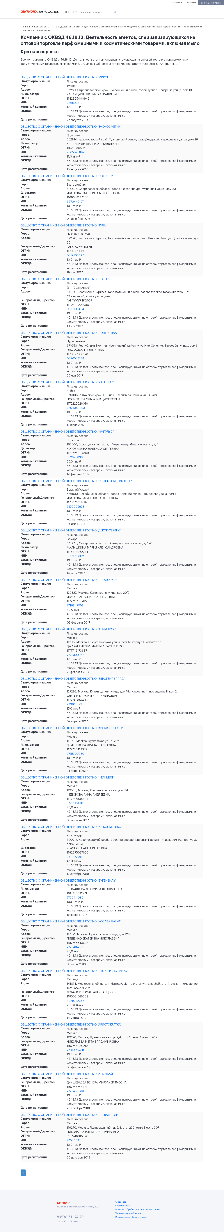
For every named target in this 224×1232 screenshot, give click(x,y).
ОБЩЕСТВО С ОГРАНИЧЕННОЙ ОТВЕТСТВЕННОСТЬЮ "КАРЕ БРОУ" (68, 382)
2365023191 (75, 102)
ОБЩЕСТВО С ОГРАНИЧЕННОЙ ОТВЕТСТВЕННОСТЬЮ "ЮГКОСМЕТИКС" (71, 826)
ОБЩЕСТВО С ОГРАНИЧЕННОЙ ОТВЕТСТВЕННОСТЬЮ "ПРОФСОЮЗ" (69, 579)
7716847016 (75, 605)
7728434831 (75, 946)
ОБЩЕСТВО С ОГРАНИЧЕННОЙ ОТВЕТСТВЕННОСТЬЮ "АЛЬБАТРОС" (68, 629)
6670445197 (75, 201)
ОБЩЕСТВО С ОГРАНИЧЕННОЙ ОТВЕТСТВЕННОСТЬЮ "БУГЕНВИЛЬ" (68, 880)
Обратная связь (123, 1205)
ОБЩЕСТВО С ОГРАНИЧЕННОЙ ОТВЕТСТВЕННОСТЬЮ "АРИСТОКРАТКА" (71, 1024)
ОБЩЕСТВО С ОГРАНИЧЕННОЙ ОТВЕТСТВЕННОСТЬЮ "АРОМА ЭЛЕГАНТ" (72, 727)
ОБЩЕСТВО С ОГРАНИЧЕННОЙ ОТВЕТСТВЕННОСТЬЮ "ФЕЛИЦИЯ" (67, 777)
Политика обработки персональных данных (137, 1209)
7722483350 (75, 1090)
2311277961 (74, 856)
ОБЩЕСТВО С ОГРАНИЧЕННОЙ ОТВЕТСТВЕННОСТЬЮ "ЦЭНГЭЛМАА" (69, 332)
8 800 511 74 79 (70, 1216)
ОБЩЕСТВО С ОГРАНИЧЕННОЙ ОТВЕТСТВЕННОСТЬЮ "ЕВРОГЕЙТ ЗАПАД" (73, 678)
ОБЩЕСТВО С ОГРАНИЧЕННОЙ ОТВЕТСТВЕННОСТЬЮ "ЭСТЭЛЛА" (67, 175)
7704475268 (75, 1049)
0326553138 (75, 358)
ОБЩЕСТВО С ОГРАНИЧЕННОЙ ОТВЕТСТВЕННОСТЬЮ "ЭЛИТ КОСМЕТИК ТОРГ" (76, 480)
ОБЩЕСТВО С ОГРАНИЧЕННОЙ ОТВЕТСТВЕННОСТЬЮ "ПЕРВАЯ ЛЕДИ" (70, 1114)
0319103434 (75, 308)
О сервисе (177, 2)
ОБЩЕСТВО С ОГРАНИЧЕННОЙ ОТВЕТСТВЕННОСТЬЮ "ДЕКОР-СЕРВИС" (71, 530)
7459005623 (75, 506)
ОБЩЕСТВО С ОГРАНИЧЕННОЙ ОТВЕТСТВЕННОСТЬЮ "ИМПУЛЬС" (67, 431)
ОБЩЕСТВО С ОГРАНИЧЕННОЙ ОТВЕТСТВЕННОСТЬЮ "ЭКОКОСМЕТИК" (71, 126)
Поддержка (191, 2)
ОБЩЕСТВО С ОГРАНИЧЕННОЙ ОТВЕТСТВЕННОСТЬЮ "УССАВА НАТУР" (71, 921)
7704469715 (75, 1140)
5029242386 (75, 1000)
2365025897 (75, 151)
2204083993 (76, 407)
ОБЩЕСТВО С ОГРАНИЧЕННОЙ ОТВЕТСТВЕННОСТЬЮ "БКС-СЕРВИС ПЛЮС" (74, 970)
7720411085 (75, 897)
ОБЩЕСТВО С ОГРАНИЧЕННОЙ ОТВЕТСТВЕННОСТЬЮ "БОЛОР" (65, 278)
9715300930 (75, 753)
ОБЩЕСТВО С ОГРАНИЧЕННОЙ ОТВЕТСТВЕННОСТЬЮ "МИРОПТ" (66, 77)
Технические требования (128, 1213)
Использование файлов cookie (131, 1216)
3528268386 (76, 456)
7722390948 (75, 654)
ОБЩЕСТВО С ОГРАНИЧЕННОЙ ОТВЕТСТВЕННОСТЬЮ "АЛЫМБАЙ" (67, 1073)
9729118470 (75, 802)
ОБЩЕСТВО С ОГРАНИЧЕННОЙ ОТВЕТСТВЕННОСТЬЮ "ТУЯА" (64, 225)
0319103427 (75, 255)
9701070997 (75, 703)
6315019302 (75, 555)
